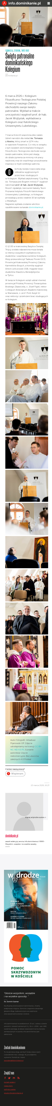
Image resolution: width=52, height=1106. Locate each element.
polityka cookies (10, 1089)
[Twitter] (12, 80)
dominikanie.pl (11, 76)
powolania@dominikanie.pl (13, 1060)
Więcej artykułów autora (34, 817)
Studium (17, 50)
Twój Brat (25, 50)
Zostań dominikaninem (14, 1047)
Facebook (5, 1078)
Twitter (9, 1078)
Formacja (9, 50)
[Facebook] (8, 80)
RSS (18, 1078)
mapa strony (8, 1086)
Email (14, 1078)
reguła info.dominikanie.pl (13, 1093)
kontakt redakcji (9, 1082)
